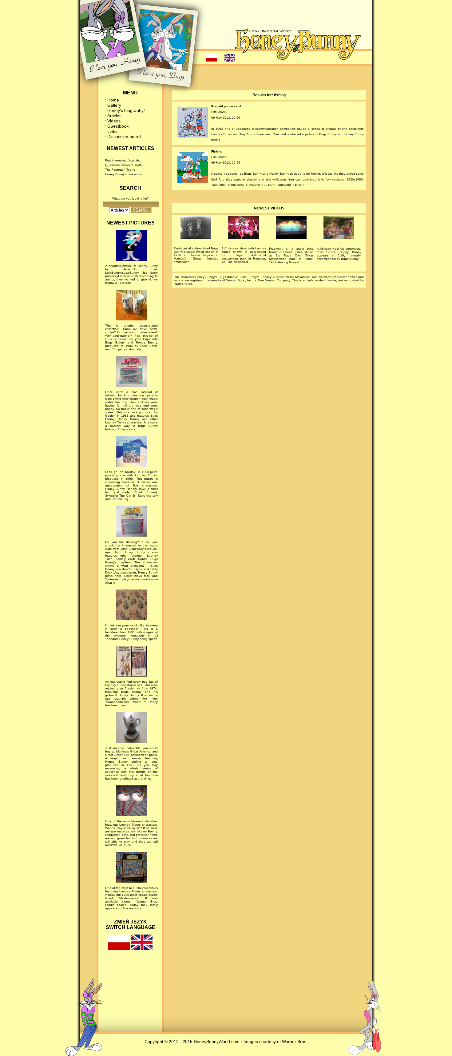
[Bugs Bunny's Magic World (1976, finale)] (196, 228)
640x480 (299, 185)
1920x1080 (355, 179)
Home (113, 99)
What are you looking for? (130, 198)
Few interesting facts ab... (123, 160)
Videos (114, 120)
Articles (114, 115)
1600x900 (218, 185)
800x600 (284, 185)
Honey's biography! (126, 110)
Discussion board (124, 136)
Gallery (114, 105)
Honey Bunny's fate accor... (124, 174)
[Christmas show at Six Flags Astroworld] (243, 228)
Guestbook (118, 126)
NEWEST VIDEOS (269, 208)
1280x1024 (236, 185)
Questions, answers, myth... (125, 165)
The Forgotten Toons (120, 169)
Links (112, 131)
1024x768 (269, 185)
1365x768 (253, 185)
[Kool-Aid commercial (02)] (339, 228)
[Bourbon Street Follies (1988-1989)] (291, 228)
